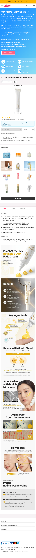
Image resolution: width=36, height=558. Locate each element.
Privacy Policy (13, 551)
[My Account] (27, 5)
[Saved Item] (34, 5)
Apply (9, 124)
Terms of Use (4, 551)
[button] (6, 536)
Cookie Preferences (23, 551)
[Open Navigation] (2, 5)
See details (9, 138)
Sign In (4, 124)
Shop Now (28, 1)
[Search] (30, 5)
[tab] (18, 521)
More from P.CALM (6, 81)
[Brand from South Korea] (15, 81)
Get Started (8, 53)
